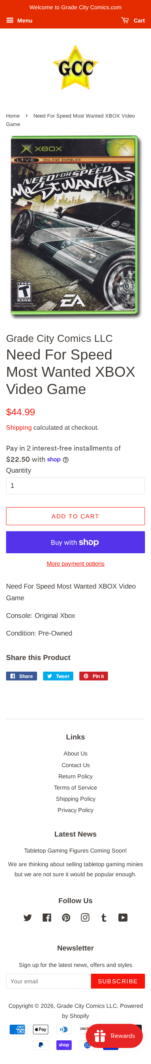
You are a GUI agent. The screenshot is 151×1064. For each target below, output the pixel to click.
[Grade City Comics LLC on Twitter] (27, 919)
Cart (138, 20)
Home (13, 116)
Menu (24, 20)
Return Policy (75, 776)
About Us (75, 753)
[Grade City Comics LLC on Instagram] (85, 919)
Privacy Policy (75, 810)
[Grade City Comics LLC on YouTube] (123, 919)
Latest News (75, 834)
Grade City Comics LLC (87, 1006)
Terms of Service (75, 787)
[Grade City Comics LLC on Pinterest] (66, 919)
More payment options (76, 563)
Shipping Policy (75, 799)
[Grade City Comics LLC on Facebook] (47, 919)
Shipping (19, 427)
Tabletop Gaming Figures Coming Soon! (75, 850)
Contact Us (76, 765)
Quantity (18, 470)
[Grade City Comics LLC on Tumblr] (103, 919)
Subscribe (118, 981)
